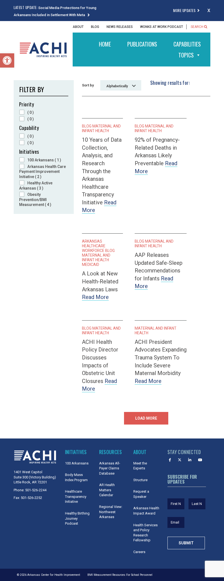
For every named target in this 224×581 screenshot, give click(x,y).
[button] (7, 60)
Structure (140, 480)
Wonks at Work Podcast (161, 27)
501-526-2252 (31, 498)
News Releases (120, 27)
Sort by (88, 85)
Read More (95, 297)
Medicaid (90, 264)
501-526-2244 (35, 490)
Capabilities (187, 44)
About (78, 27)
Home (105, 44)
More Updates (184, 10)
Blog (95, 27)
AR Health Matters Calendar (107, 490)
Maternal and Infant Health (101, 128)
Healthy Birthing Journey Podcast (77, 518)
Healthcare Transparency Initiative (75, 496)
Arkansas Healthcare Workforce (93, 246)
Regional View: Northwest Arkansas (110, 512)
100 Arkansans (77, 463)
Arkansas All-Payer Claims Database (109, 468)
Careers (139, 552)
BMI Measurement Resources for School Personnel (119, 575)
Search (197, 27)
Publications (142, 44)
